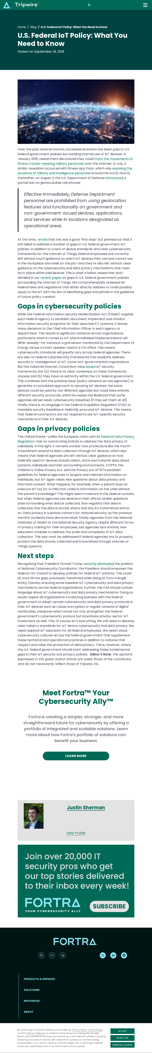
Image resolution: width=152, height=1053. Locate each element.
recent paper (51, 277)
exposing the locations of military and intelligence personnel (75, 170)
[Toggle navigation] (145, 5)
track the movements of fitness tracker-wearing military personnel (75, 161)
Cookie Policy (95, 1029)
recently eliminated (98, 563)
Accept (122, 1031)
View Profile (76, 833)
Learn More (76, 756)
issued (90, 366)
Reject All (122, 1037)
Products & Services (39, 979)
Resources (32, 1001)
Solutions (32, 990)
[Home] (21, 5)
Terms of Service (36, 1033)
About (28, 1012)
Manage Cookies (122, 1044)
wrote (43, 239)
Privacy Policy (79, 1029)
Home (22, 27)
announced (114, 178)
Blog (33, 27)
